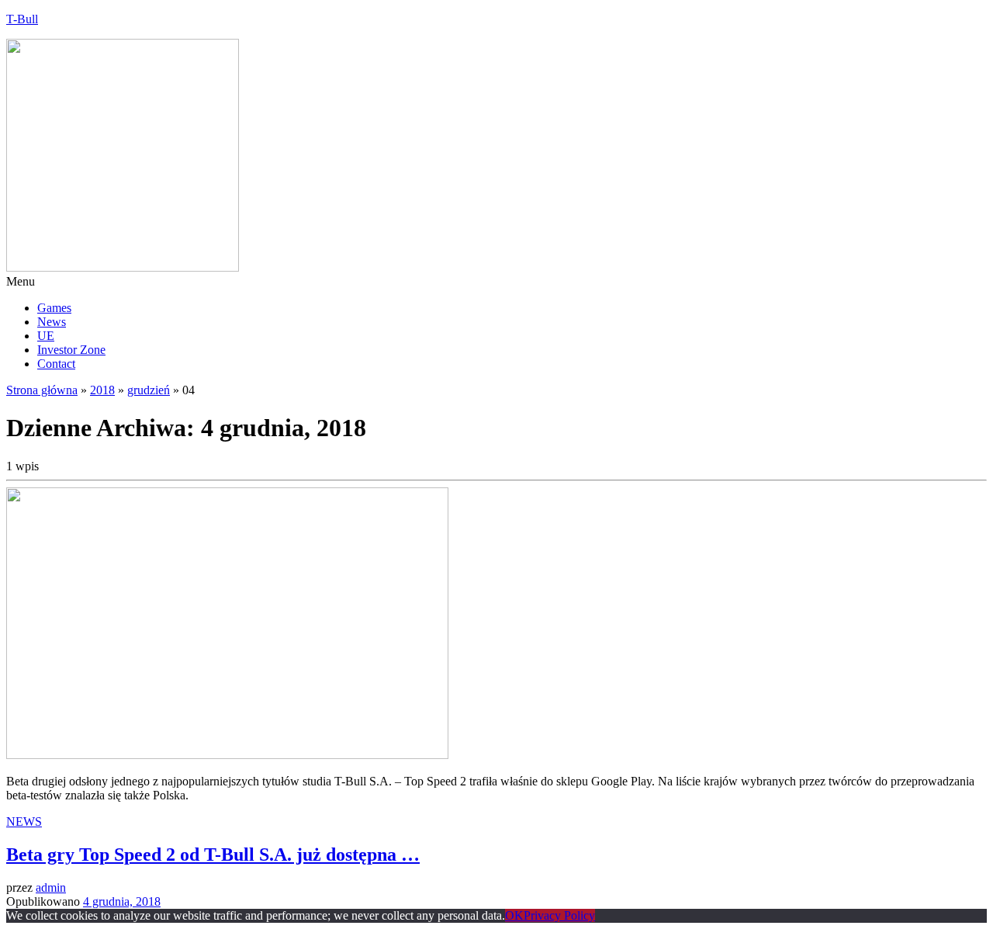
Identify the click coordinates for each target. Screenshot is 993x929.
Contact (56, 363)
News (51, 321)
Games (54, 307)
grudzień (148, 390)
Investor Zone (71, 349)
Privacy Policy (559, 915)
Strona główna (42, 390)
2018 (102, 390)
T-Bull (22, 19)
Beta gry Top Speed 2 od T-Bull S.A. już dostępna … (213, 854)
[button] (496, 282)
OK (514, 915)
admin (51, 887)
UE (45, 335)
